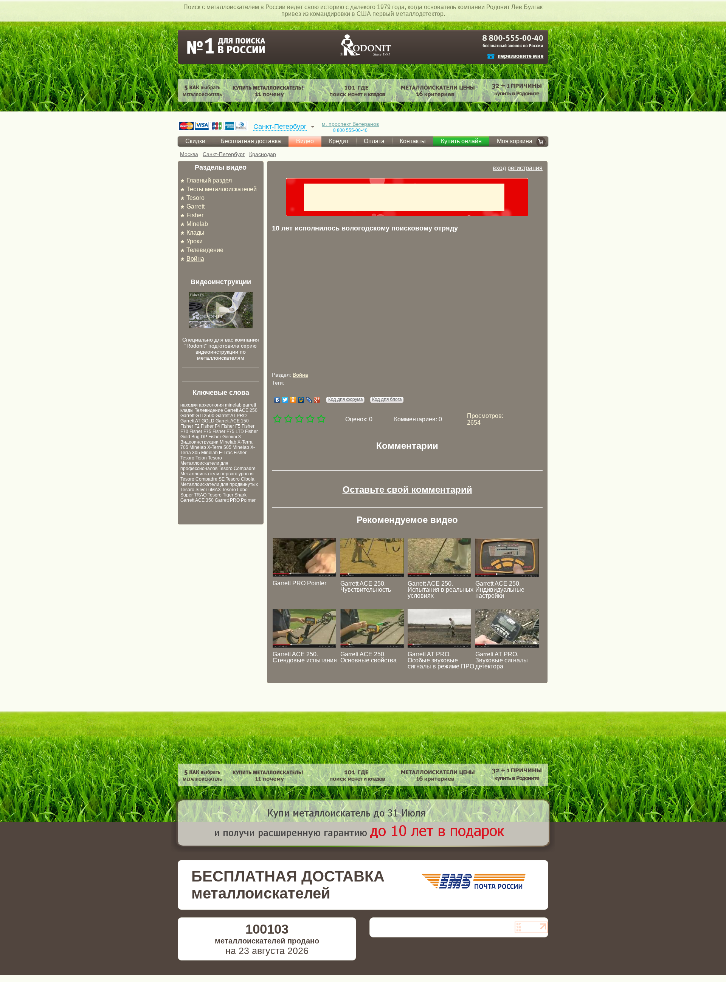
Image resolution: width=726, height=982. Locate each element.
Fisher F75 (200, 431)
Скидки (195, 141)
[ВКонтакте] (277, 400)
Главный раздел (209, 180)
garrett (249, 405)
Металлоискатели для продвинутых (219, 484)
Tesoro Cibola (240, 479)
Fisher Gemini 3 (224, 436)
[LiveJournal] (309, 400)
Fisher (194, 215)
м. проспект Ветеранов (350, 124)
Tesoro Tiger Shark (227, 495)
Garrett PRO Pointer (235, 500)
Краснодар (262, 154)
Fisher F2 (190, 426)
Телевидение (204, 250)
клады (187, 410)
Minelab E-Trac (217, 452)
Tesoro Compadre (237, 468)
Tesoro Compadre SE (202, 479)
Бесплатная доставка (250, 141)
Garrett (195, 206)
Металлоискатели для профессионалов (204, 466)
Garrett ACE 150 (232, 421)
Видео (305, 141)
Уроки (194, 241)
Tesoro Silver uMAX (200, 489)
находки (189, 405)
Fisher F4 (210, 426)
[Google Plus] (317, 400)
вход (499, 168)
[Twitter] (285, 400)
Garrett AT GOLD (197, 421)
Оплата (374, 141)
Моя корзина (514, 141)
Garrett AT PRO (231, 415)
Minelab (197, 224)
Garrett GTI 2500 (197, 415)
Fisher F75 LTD (228, 431)
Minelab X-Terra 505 (210, 447)
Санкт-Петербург (224, 154)
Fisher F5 (230, 426)
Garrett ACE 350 (197, 500)
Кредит (339, 141)
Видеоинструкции (199, 442)
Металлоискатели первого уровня (217, 473)
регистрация (525, 168)
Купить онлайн (461, 141)
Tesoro (195, 198)
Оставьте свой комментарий (407, 489)
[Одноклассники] (293, 400)
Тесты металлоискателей (221, 189)
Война (195, 258)
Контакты (413, 141)
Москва (189, 154)
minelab (233, 405)
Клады (195, 232)
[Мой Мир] (301, 400)
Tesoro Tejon (193, 458)
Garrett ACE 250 (241, 410)
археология (211, 405)
